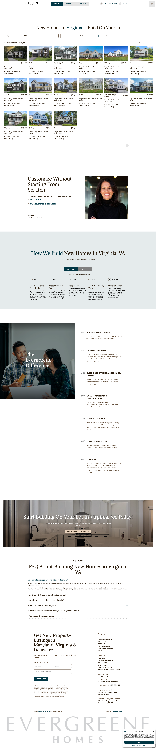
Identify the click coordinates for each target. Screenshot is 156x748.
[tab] (71, 269)
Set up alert (41, 679)
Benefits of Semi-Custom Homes (109, 670)
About (100, 637)
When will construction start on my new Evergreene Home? (53, 611)
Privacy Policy (143, 745)
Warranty (101, 644)
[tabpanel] (78, 290)
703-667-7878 (35, 199)
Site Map (101, 651)
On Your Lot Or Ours (105, 667)
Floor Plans (102, 658)
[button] (153, 731)
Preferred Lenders (104, 646)
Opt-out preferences (136, 745)
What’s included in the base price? (42, 605)
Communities (102, 663)
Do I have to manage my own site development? (48, 580)
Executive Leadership (105, 639)
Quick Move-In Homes (105, 660)
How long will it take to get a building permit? (47, 595)
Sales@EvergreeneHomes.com (108, 682)
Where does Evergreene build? (41, 616)
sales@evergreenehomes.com (43, 204)
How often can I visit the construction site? (46, 600)
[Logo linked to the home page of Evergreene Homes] (31, 3)
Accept (139, 742)
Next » (127, 145)
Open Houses (102, 665)
